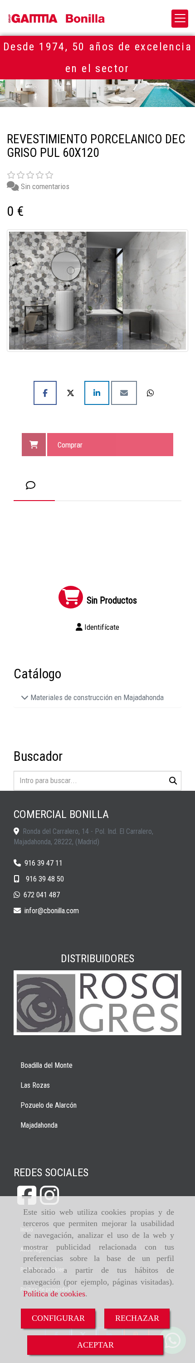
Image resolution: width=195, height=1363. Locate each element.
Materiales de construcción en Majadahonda (96, 697)
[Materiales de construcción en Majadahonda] (25, 697)
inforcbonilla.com (51, 910)
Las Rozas (35, 1085)
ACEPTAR (95, 1344)
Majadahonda (39, 1125)
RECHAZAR (137, 1318)
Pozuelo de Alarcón (48, 1105)
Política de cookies (54, 1293)
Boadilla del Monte (46, 1065)
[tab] (34, 485)
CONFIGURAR (58, 1318)
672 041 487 (42, 895)
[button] (97, 627)
